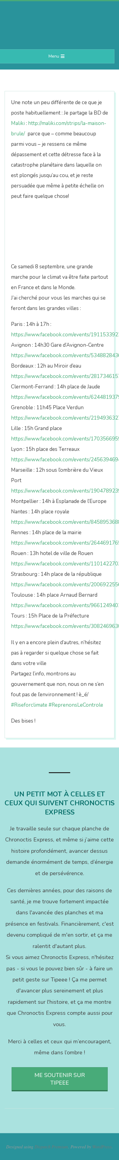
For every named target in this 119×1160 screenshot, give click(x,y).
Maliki (18, 123)
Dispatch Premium (51, 1146)
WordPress (102, 1146)
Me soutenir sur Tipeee (59, 1078)
